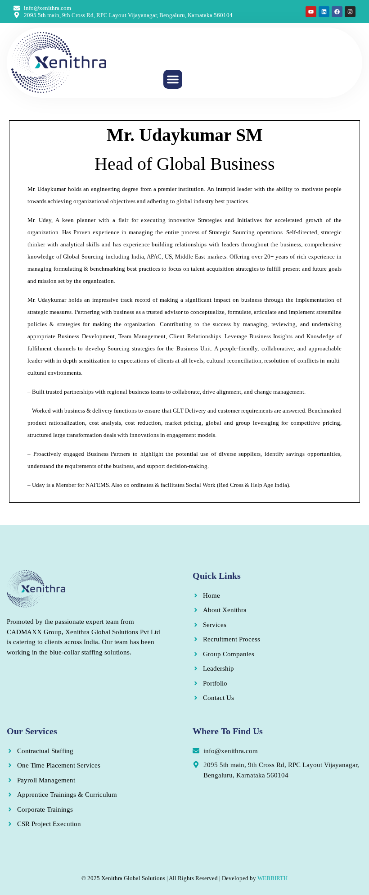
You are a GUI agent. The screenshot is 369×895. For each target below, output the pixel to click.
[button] (172, 79)
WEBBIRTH (272, 878)
